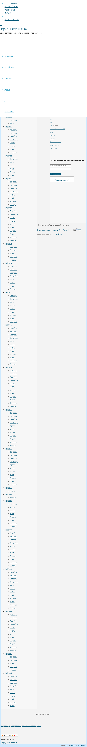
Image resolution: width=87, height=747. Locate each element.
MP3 (51, 122)
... (40, 726)
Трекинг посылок (54, 145)
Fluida (73, 745)
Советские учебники (55, 142)
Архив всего (53, 148)
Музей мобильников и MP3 (57, 129)
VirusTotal (52, 135)
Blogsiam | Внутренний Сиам (13, 29)
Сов (51, 125)
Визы (51, 132)
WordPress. (82, 745)
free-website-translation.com (7, 739)
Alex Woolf (58, 234)
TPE (51, 119)
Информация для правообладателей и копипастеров (20, 726)
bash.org (52, 139)
